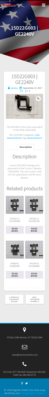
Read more (14, 229)
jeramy (14, 87)
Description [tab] (26, 146)
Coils (37, 134)
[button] (38, 98)
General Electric (14, 137)
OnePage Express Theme (32, 393)
